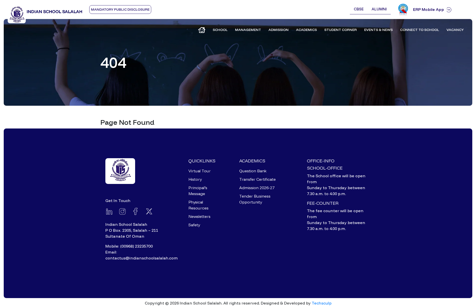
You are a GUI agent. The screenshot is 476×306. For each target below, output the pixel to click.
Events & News (378, 29)
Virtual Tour (199, 170)
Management (248, 29)
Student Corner (340, 29)
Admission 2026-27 (256, 187)
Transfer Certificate (257, 179)
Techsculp (321, 303)
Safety (194, 224)
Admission (278, 29)
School (220, 29)
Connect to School (419, 29)
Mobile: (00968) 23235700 (129, 246)
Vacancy (455, 29)
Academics (306, 29)
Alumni (379, 9)
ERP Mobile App (428, 9)
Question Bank (253, 170)
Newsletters (199, 216)
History (195, 179)
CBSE (359, 9)
